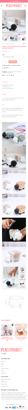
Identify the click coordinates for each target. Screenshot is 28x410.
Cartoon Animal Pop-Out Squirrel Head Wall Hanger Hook (7, 339)
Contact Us (3, 373)
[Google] (10, 75)
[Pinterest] (13, 75)
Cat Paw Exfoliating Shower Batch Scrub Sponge (21, 338)
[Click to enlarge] (4, 30)
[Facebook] (6, 75)
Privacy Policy (4, 384)
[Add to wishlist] (10, 325)
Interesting (10, 71)
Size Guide (5, 67)
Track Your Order (5, 368)
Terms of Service (4, 386)
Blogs (2, 363)
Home (3, 43)
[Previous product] (22, 43)
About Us (3, 361)
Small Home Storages (10, 43)
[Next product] (25, 43)
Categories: (4, 71)
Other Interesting (17, 71)
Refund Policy (4, 381)
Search (2, 370)
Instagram (12, 1)
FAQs (2, 366)
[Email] (12, 75)
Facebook (10, 1)
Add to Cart (13, 61)
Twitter (14, 1)
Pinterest (15, 1)
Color (3, 54)
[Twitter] (8, 75)
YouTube (17, 1)
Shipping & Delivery (5, 379)
